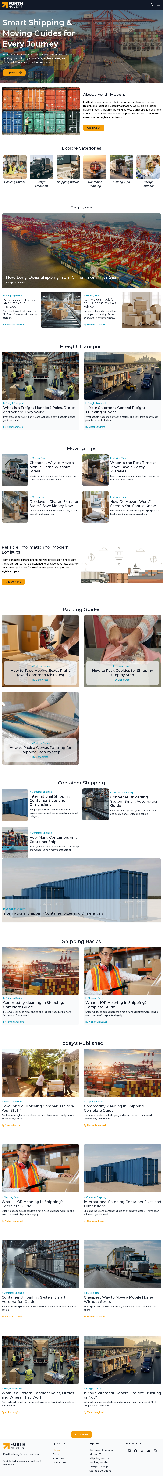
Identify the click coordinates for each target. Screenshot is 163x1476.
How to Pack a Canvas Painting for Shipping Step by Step (40, 750)
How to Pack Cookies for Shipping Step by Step (122, 672)
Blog (56, 1454)
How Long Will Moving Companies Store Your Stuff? (38, 1108)
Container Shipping (42, 791)
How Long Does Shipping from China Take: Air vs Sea (61, 277)
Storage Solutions (13, 1101)
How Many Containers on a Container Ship (54, 839)
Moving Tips (92, 295)
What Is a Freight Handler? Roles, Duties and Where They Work (39, 410)
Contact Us (59, 1462)
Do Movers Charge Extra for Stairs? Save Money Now (54, 503)
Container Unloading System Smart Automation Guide (134, 801)
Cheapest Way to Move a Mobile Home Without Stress (52, 467)
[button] (158, 4)
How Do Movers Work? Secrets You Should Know (133, 503)
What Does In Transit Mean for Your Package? (19, 303)
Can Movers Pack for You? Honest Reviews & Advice (101, 303)
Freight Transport (15, 403)
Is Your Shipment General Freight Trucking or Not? (115, 410)
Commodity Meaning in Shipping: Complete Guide (33, 1005)
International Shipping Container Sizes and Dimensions (50, 800)
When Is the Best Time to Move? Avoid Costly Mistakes (133, 467)
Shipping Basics (16, 282)
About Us (58, 1458)
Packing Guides (41, 666)
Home (56, 1449)
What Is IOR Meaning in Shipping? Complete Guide (116, 1005)
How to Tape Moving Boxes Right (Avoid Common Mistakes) (40, 672)
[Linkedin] (129, 1451)
